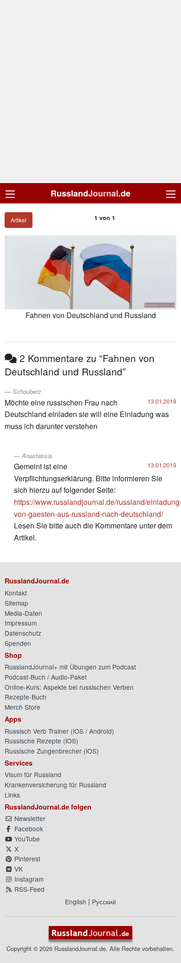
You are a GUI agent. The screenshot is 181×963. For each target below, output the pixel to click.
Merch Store (22, 707)
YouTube (26, 838)
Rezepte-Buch (25, 696)
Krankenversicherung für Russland (55, 784)
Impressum (21, 622)
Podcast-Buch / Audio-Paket (46, 676)
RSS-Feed (29, 889)
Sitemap (16, 602)
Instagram (28, 878)
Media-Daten (23, 613)
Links (12, 794)
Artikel (18, 220)
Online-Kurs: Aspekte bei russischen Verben (69, 687)
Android (100, 731)
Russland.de (90, 193)
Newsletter (29, 818)
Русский (104, 901)
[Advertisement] (90, 91)
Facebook (28, 828)
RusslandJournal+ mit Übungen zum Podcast (70, 666)
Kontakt (16, 592)
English (75, 901)
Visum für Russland (33, 774)
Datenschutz (23, 633)
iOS (78, 731)
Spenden (18, 643)
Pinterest (26, 858)
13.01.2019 (162, 401)
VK (18, 868)
